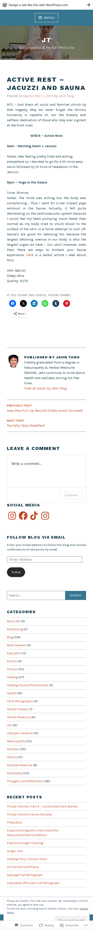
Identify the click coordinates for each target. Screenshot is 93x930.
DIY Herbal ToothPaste (23, 867)
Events (12, 661)
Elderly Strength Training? (25, 843)
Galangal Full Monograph (25, 875)
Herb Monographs (20, 701)
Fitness (12, 669)
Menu (49, 18)
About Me (13, 621)
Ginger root (15, 851)
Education (14, 653)
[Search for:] (46, 595)
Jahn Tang (66, 96)
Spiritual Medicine (19, 765)
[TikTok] (34, 515)
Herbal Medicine (18, 717)
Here (30, 255)
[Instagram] (12, 515)
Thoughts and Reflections (25, 781)
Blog (10, 637)
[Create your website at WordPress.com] (46, 5)
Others (12, 757)
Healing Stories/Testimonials (27, 685)
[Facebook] (23, 515)
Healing (12, 677)
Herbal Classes (18, 709)
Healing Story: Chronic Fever (27, 859)
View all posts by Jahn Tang (45, 388)
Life (9, 725)
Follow (16, 572)
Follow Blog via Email (36, 537)
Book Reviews (16, 645)
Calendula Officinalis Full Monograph (33, 883)
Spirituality (14, 773)
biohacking (15, 629)
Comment (71, 495)
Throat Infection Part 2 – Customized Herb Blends (42, 806)
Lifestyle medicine (20, 733)
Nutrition (13, 749)
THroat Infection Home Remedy (29, 814)
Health (12, 693)
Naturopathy (16, 741)
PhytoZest (14, 822)
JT (46, 40)
